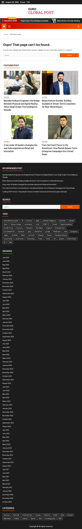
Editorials (16, 515)
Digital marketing (66, 224)
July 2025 (5, 301)
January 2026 (7, 279)
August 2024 (6, 340)
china (5, 224)
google (47, 231)
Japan (6, 235)
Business (7, 515)
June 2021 (6, 473)
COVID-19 (45, 224)
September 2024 (8, 337)
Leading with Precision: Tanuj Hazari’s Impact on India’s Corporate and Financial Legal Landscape (34, 192)
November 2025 (7, 286)
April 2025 (5, 311)
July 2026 (5, 257)
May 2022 (5, 437)
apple (37, 221)
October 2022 (7, 419)
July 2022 (5, 430)
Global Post (38, 231)
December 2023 (7, 369)
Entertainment (60, 228)
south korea (20, 239)
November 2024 (7, 329)
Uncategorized (50, 518)
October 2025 (7, 290)
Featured (6, 97)
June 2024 (6, 347)
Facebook (21, 231)
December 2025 (7, 283)
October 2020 (7, 502)
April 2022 (5, 441)
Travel (40, 239)
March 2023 (6, 401)
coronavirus (28, 224)
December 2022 (7, 412)
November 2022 (7, 415)
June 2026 (6, 261)
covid (37, 224)
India (65, 231)
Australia (62, 221)
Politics (16, 518)
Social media (8, 239)
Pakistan (41, 235)
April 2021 (5, 480)
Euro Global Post (9, 231)
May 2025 (5, 308)
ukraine (61, 239)
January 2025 (7, 322)
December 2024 (7, 326)
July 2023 (5, 387)
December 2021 (7, 451)
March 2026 (6, 272)
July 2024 (5, 344)
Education (29, 228)
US (5, 242)
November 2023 (7, 372)
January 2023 (7, 408)
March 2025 (6, 315)
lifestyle (70, 515)
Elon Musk (39, 228)
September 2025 (8, 293)
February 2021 (7, 487)
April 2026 (5, 268)
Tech (40, 518)
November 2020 (7, 498)
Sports (33, 518)
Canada (71, 221)
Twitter (47, 239)
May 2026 (5, 265)
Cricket (54, 224)
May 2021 (5, 477)
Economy (19, 228)
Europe (22, 2)
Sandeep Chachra (61, 235)
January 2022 (7, 448)
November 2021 (7, 455)
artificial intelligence (49, 221)
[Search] (78, 26)
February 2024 (7, 362)
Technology (31, 239)
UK (55, 239)
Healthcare (57, 231)
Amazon (29, 221)
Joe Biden (14, 235)
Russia (49, 235)
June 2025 (6, 304)
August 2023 (6, 383)
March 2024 (6, 358)
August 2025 (6, 297)
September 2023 (8, 380)
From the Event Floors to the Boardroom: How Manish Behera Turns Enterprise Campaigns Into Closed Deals (38, 188)
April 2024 (5, 354)
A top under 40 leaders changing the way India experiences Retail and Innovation (20, 148)
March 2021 (6, 484)
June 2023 (6, 390)
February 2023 (7, 405)
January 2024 (7, 365)
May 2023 (5, 394)
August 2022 (6, 426)
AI (22, 221)
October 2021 (7, 459)
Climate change (16, 224)
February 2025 (7, 319)
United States (71, 239)
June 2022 (6, 433)
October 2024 (7, 333)
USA (28, 2)
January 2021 (7, 491)
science (25, 518)
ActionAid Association (11, 221)
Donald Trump (8, 228)
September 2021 (8, 462)
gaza (29, 231)
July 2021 (5, 469)
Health (55, 515)
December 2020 (7, 495)
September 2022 (8, 423)
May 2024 (5, 351)
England (49, 228)
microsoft (31, 235)
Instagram (73, 231)
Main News (7, 518)
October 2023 (7, 376)
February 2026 (7, 275)
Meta (23, 235)
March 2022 (6, 444)
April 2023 (5, 398)
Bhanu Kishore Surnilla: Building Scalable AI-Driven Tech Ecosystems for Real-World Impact (59, 103)
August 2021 (6, 466)
